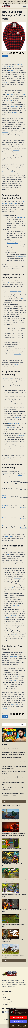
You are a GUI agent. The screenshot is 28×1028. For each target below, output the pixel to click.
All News (6, 960)
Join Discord (19, 1021)
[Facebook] (3, 1012)
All (4, 801)
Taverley (4, 518)
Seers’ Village (18, 417)
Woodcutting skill (21, 256)
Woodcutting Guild (7, 172)
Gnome (4, 526)
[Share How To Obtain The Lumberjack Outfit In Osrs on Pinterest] (23, 54)
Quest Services (21, 1)
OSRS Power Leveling (9, 1)
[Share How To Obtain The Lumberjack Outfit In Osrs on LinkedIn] (17, 54)
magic (23, 408)
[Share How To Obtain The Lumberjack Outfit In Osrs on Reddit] (20, 54)
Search (4, 722)
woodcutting (11, 70)
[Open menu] (24, 6)
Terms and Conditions (8, 1002)
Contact (4, 997)
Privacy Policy (6, 999)
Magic (6, 617)
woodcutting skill (16, 106)
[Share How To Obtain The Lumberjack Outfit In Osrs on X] (14, 54)
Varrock (23, 298)
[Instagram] (6, 1012)
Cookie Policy (5, 1004)
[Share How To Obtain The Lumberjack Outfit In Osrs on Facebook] (11, 54)
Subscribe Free (19, 1017)
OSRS (11, 66)
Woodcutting (21, 217)
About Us (4, 994)
